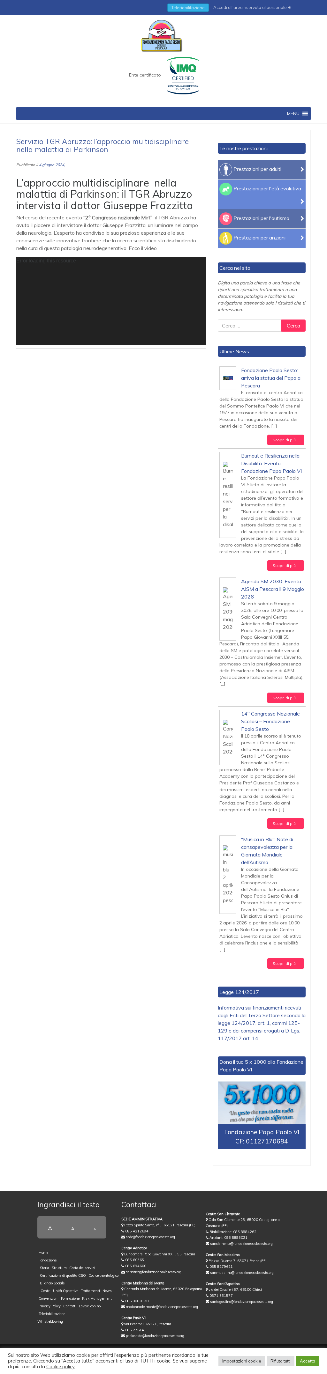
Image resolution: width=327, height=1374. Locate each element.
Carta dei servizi (82, 1268)
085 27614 (134, 1330)
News (107, 1291)
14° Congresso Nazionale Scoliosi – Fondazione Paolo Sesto (270, 721)
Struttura (59, 1268)
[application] (111, 301)
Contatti (69, 1306)
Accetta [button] (307, 1360)
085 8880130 (136, 1301)
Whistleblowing (50, 1321)
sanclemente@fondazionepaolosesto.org (241, 1243)
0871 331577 (221, 1295)
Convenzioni (48, 1298)
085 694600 (135, 1266)
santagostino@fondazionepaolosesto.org (241, 1301)
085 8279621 (221, 1266)
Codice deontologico (103, 1275)
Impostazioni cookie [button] (241, 1360)
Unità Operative (65, 1291)
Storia (44, 1268)
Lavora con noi (90, 1306)
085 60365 (134, 1260)
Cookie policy (60, 1367)
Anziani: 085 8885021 (228, 1237)
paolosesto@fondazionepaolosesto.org (154, 1336)
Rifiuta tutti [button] (280, 1360)
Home (43, 1252)
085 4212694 (136, 1231)
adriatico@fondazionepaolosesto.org (153, 1272)
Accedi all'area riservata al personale (250, 7)
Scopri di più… (286, 439)
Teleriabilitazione (188, 7)
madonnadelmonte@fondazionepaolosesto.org (161, 1306)
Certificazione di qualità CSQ (63, 1275)
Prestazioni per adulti (256, 169)
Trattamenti (90, 1291)
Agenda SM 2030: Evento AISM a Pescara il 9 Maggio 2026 (272, 589)
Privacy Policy (50, 1306)
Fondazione (48, 1260)
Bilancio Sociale (52, 1283)
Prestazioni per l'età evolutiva (266, 188)
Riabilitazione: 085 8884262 (232, 1232)
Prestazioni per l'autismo (260, 218)
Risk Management (97, 1298)
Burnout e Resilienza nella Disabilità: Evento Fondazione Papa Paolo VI (271, 463)
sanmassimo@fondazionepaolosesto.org (241, 1272)
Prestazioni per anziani (258, 237)
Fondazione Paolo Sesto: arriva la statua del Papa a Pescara (270, 378)
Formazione (70, 1298)
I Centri (44, 1291)
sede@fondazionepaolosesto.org (150, 1237)
